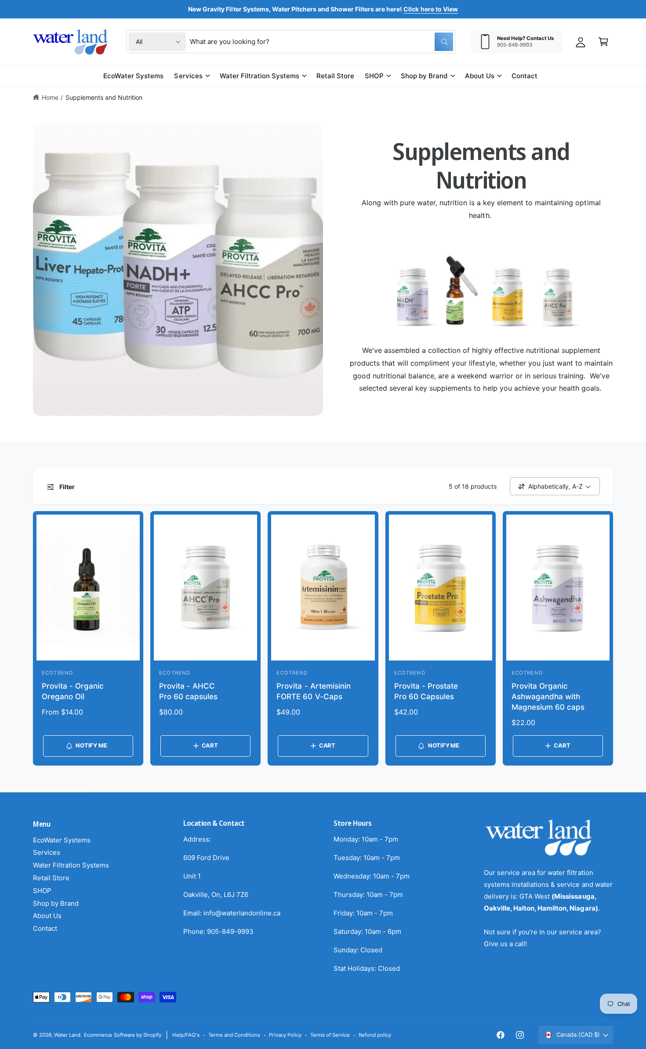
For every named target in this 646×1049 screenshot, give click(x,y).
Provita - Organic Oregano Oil (73, 691)
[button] (603, 41)
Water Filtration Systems (259, 76)
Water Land (67, 1035)
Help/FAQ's (186, 1035)
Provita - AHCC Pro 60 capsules (188, 691)
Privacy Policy (285, 1035)
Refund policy (375, 1035)
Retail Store (51, 878)
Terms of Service (330, 1035)
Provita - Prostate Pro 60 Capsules (426, 691)
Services (188, 76)
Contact (45, 928)
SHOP (374, 76)
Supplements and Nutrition (103, 97)
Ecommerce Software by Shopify (122, 1035)
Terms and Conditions (234, 1035)
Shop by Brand (424, 76)
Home (50, 97)
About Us (479, 76)
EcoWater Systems (62, 840)
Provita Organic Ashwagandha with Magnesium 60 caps (548, 696)
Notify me (91, 745)
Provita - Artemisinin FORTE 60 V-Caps (313, 691)
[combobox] (321, 41)
